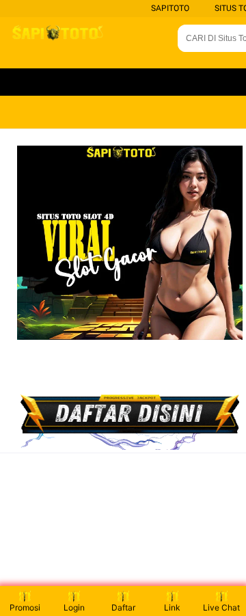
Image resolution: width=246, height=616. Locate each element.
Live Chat (221, 607)
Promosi (25, 607)
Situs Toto (194, 82)
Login (74, 607)
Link (172, 607)
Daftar (123, 607)
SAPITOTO (170, 8)
